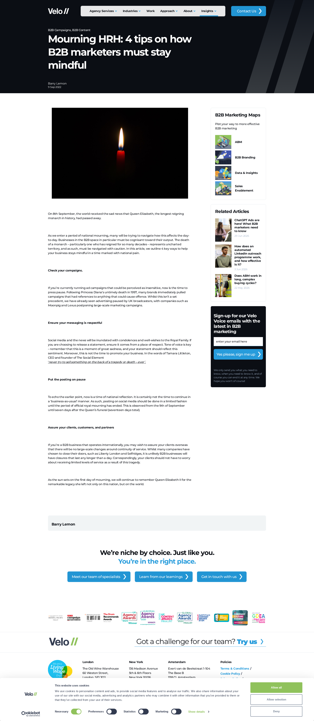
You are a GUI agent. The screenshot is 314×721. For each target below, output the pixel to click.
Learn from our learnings (161, 577)
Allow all (276, 687)
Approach (167, 11)
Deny (276, 711)
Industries (130, 11)
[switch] (111, 711)
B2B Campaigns (59, 30)
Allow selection (276, 699)
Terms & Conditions (234, 668)
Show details (196, 711)
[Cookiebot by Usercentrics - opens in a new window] (31, 714)
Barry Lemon (57, 83)
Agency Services (102, 11)
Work (150, 11)
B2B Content (81, 30)
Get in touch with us (218, 577)
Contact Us (246, 11)
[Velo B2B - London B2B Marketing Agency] (58, 11)
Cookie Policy (230, 673)
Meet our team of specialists (96, 577)
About (188, 11)
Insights (207, 11)
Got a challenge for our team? (196, 641)
